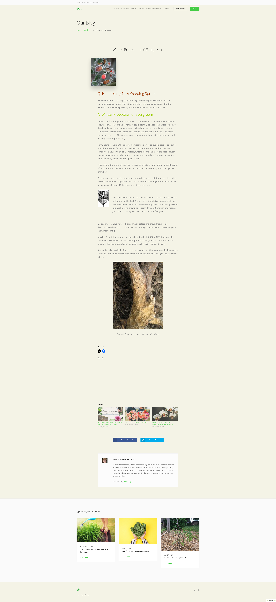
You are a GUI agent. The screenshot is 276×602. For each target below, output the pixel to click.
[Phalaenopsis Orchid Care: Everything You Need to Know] (165, 414)
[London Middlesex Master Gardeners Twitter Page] (194, 590)
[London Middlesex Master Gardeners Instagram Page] (198, 590)
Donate (166, 8)
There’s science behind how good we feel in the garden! (95, 550)
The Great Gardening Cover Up (175, 558)
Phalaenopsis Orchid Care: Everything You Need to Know (162, 423)
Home (78, 30)
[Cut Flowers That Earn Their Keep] (137, 414)
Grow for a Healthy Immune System (135, 551)
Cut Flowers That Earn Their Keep (136, 422)
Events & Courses (137, 8)
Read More (83, 558)
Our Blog (86, 30)
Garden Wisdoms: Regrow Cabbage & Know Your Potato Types (110, 423)
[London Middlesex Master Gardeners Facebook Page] (190, 590)
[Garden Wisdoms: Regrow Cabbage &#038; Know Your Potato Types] (110, 414)
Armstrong (127, 481)
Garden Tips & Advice (121, 8)
